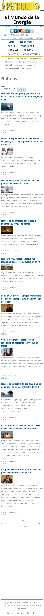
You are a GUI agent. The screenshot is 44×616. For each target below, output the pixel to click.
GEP (5, 35)
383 (18, 523)
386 (38, 523)
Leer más (4, 133)
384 (25, 523)
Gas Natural (21, 58)
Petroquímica (35, 58)
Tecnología (30, 65)
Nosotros (26, 42)
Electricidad (10, 62)
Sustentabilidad (12, 68)
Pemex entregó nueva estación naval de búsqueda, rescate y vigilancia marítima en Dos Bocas (21, 141)
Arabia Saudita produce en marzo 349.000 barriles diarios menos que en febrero (20, 427)
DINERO (24, 35)
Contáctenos (31, 54)
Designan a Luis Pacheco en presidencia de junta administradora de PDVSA (21, 471)
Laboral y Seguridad (13, 65)
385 (32, 523)
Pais (3, 86)
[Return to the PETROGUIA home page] (20, 9)
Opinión (28, 50)
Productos (27, 46)
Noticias (13, 50)
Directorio (26, 68)
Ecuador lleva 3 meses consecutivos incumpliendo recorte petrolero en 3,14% (20, 260)
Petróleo (9, 58)
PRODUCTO (14, 35)
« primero (21, 520)
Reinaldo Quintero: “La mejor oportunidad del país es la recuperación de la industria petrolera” (21, 298)
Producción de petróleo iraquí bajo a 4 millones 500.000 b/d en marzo (19, 222)
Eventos (13, 54)
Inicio (11, 42)
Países (11, 46)
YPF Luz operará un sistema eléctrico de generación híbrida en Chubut (20, 182)
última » (24, 526)
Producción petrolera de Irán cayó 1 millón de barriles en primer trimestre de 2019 (21, 385)
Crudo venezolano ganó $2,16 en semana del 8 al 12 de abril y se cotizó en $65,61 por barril (22, 96)
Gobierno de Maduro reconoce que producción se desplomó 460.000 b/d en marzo (19, 342)
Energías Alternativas (28, 62)
